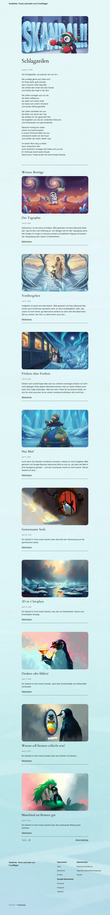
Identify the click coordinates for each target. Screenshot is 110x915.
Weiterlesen (27, 241)
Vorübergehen (31, 296)
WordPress (22, 905)
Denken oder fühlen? (35, 673)
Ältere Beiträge (81, 840)
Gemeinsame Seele (34, 529)
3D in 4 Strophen (33, 601)
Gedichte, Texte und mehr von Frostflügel (28, 3)
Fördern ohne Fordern (36, 373)
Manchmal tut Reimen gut (39, 815)
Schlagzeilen (35, 61)
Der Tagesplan (31, 218)
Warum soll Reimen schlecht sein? (43, 745)
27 (29, 840)
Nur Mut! (28, 451)
